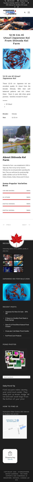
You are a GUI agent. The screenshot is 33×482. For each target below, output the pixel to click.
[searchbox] (16, 377)
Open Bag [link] (10, 459)
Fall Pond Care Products (13, 336)
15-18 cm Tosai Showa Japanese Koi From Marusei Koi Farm (16, 294)
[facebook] (14, 7)
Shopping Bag (10, 457)
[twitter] (18, 7)
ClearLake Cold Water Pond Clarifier (17, 331)
